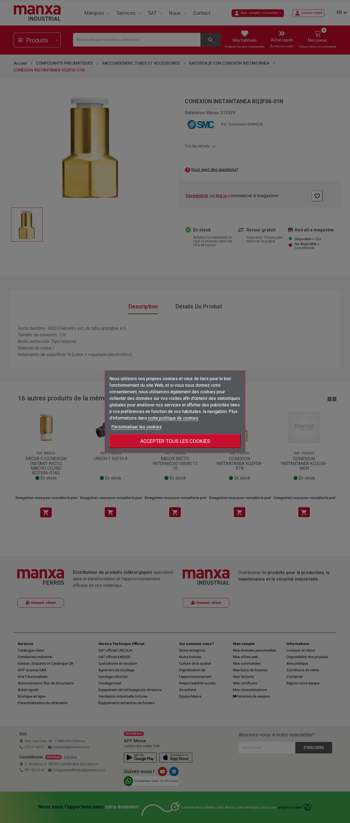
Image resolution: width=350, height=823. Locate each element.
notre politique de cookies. (173, 417)
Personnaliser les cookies (136, 426)
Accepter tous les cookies (175, 441)
